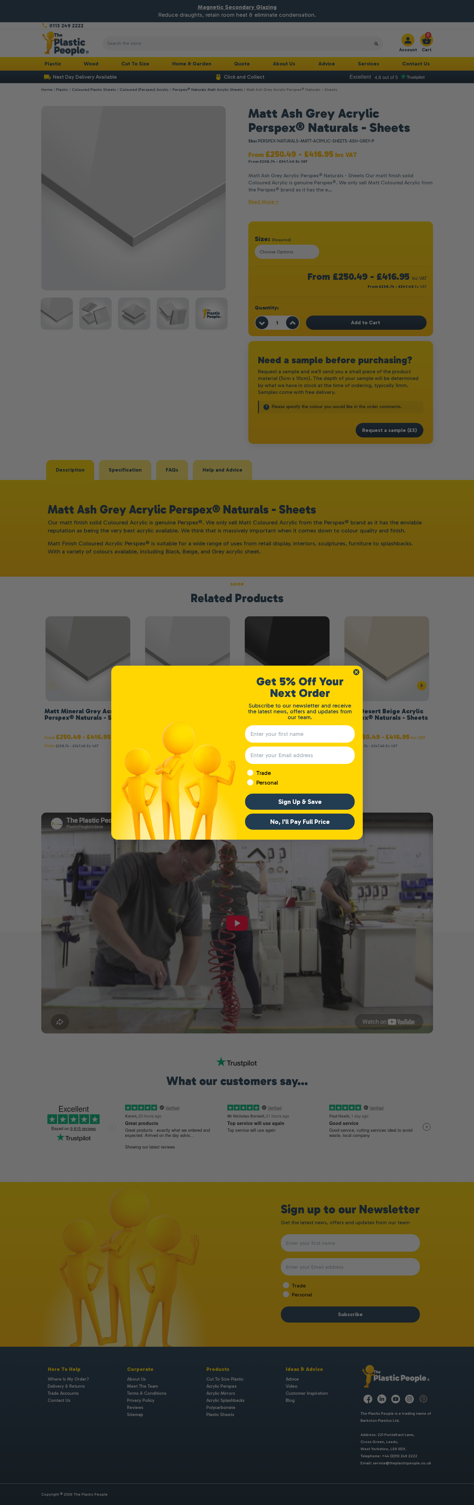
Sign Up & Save (299, 802)
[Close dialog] (356, 672)
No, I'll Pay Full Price (300, 822)
